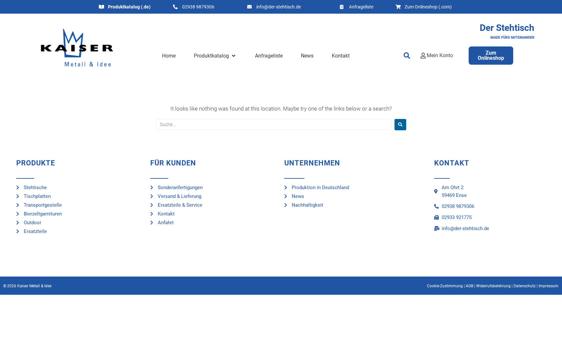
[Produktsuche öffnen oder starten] (407, 55)
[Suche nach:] (273, 124)
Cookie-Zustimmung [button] (445, 286)
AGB (469, 286)
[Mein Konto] (423, 55)
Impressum (548, 286)
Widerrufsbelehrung (493, 286)
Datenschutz (525, 286)
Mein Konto (440, 55)
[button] (215, 55)
